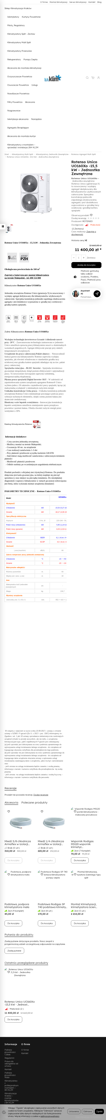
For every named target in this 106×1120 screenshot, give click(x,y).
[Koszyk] (93, 78)
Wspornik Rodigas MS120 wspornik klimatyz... (82, 844)
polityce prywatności (50, 1116)
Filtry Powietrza (14, 102)
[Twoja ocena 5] (98, 218)
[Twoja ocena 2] (91, 218)
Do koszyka (80, 860)
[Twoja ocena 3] (93, 218)
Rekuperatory (14, 59)
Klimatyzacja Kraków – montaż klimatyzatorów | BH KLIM (11, 1098)
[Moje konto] (98, 78)
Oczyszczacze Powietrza (19, 76)
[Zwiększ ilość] (73, 258)
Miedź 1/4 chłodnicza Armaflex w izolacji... (51, 843)
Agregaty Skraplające (18, 127)
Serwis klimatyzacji (77, 2)
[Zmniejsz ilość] (83, 258)
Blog (99, 2)
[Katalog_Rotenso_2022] (37, 424)
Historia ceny (78, 240)
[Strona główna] (53, 78)
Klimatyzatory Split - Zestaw (21, 34)
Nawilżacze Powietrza (18, 93)
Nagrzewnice (13, 110)
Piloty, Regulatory (16, 25)
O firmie (44, 2)
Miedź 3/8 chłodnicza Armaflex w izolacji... (18, 843)
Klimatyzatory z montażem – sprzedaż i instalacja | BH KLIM (22, 146)
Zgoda (99, 1111)
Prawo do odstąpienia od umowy (11, 1063)
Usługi (34, 85)
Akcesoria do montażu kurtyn (21, 136)
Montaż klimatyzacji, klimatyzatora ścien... (84, 906)
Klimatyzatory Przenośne (19, 51)
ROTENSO (87, 221)
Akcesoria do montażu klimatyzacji (24, 68)
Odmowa (87, 1111)
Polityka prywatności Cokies (10, 1052)
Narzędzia (36, 119)
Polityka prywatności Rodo (10, 1075)
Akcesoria (30, 102)
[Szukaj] (87, 78)
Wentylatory (13, 17)
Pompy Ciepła (30, 59)
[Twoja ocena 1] (88, 218)
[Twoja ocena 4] (96, 218)
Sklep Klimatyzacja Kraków (18, 8)
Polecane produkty (34, 802)
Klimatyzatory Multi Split (19, 42)
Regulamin (9, 1058)
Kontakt (91, 2)
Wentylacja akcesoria (17, 119)
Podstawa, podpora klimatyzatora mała (17, 906)
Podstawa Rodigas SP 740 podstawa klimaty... (52, 906)
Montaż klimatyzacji (58, 2)
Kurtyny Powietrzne (31, 17)
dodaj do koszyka (86, 265)
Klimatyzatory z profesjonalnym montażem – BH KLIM (11, 1085)
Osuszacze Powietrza (18, 85)
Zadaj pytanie (14, 950)
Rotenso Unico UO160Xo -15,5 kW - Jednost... (20, 1003)
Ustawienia (74, 1111)
